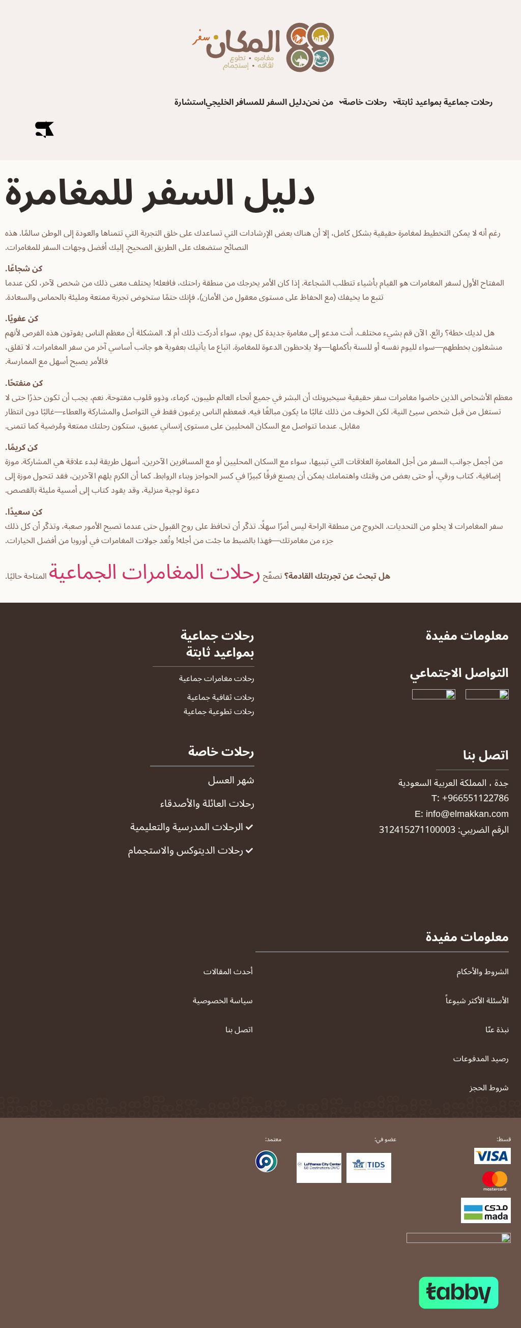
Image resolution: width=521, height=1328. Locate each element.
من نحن (319, 102)
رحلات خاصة (365, 102)
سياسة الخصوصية (223, 1000)
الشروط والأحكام (483, 971)
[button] (440, 102)
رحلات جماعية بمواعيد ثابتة (445, 102)
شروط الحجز (489, 1087)
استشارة (190, 102)
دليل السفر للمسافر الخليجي (256, 102)
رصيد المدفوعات (481, 1058)
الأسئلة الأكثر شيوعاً (477, 1000)
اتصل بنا (239, 1029)
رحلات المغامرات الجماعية (155, 572)
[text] (459, 1139)
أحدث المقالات (228, 971)
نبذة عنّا (497, 1029)
